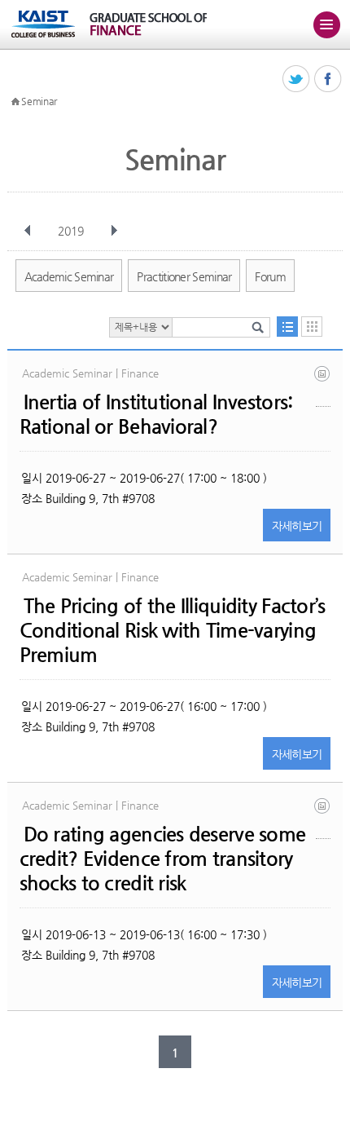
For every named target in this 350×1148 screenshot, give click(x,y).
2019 (71, 230)
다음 (114, 230)
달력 (311, 326)
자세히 (297, 525)
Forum (270, 276)
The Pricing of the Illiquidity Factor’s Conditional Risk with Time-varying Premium (173, 630)
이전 (27, 230)
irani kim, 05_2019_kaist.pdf (323, 386)
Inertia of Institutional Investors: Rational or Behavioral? (156, 414)
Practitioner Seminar (184, 276)
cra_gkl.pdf (323, 818)
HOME (15, 102)
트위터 (296, 79)
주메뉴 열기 (326, 24)
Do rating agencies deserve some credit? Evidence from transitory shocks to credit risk (163, 858)
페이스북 (328, 79)
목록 (287, 326)
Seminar (39, 101)
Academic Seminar (69, 276)
